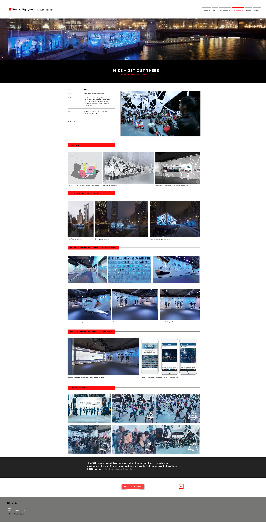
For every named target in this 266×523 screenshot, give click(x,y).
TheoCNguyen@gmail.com (16, 510)
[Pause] (123, 133)
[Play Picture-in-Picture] (194, 133)
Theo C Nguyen (22, 9)
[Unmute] (126, 133)
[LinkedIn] (12, 503)
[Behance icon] (8, 503)
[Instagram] (16, 503)
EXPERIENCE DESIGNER (46, 10)
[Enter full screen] (197, 133)
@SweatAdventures (125, 469)
